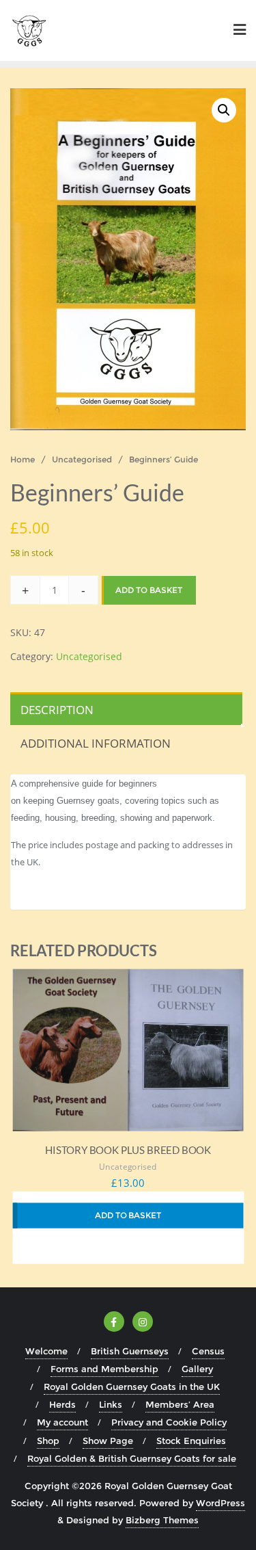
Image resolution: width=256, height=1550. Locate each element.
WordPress (220, 1502)
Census (208, 1350)
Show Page (108, 1440)
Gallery (197, 1368)
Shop (48, 1440)
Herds (62, 1404)
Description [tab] (57, 710)
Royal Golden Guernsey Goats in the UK (132, 1386)
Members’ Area (179, 1404)
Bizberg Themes (162, 1519)
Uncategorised (82, 459)
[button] (224, 110)
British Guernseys (130, 1350)
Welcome (46, 1350)
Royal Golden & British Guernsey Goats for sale (131, 1458)
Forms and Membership (104, 1368)
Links (110, 1404)
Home (22, 459)
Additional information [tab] (95, 743)
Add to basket (148, 590)
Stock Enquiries (191, 1440)
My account (62, 1422)
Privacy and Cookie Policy (169, 1422)
